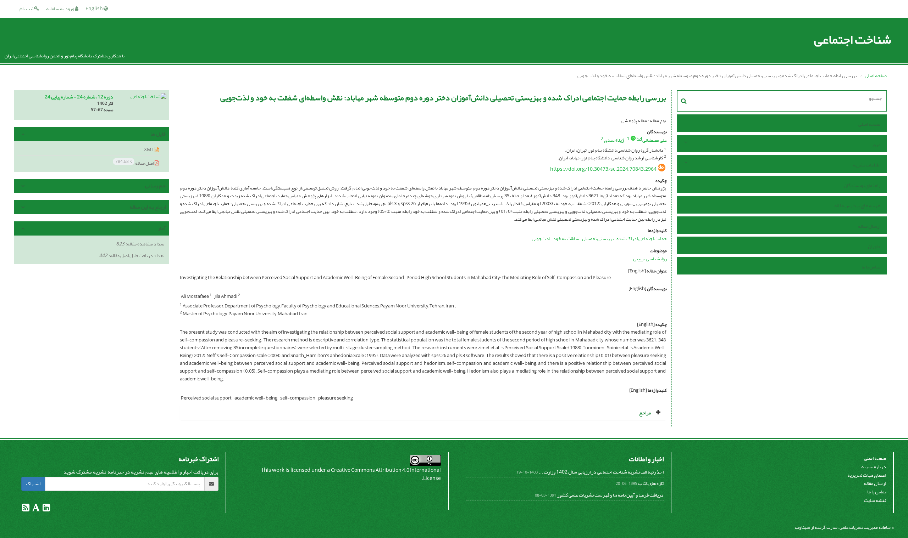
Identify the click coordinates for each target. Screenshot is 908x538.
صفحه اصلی (876, 75)
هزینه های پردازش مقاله (857, 205)
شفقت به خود (566, 238)
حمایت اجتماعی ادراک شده (641, 238)
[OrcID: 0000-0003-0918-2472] (633, 138)
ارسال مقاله (869, 226)
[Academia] (35, 509)
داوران (874, 246)
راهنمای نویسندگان (862, 185)
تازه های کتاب (651, 483)
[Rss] (25, 509)
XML (149, 149)
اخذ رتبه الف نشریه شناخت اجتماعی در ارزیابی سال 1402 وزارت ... (601, 472)
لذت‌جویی (541, 238)
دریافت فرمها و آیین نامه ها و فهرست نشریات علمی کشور (610, 495)
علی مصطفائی (654, 140)
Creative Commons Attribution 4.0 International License (386, 474)
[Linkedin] (46, 509)
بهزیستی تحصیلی (598, 238)
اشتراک (33, 483)
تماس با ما (871, 267)
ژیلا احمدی (614, 140)
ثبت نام (27, 8)
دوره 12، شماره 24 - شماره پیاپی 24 (79, 97)
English (94, 8)
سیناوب (802, 527)
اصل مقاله (135, 163)
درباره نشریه (873, 466)
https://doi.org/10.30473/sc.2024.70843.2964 (603, 169)
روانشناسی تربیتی (650, 259)
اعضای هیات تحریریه (866, 475)
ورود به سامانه (60, 8)
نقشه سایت (875, 500)
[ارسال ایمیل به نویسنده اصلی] (639, 138)
